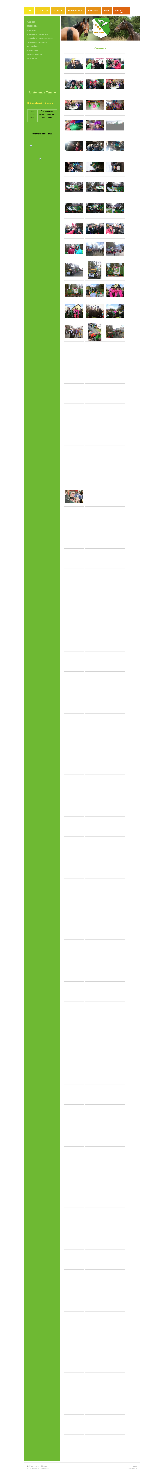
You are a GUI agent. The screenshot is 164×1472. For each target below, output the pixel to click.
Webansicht (132, 1468)
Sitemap (44, 1466)
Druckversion (34, 1466)
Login (135, 1466)
